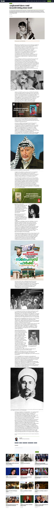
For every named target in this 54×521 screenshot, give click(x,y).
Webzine (37, 1)
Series (39, 1)
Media (41, 1)
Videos (34, 1)
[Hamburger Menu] (52, 1)
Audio (26, 1)
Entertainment (44, 1)
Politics (29, 1)
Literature (31, 1)
